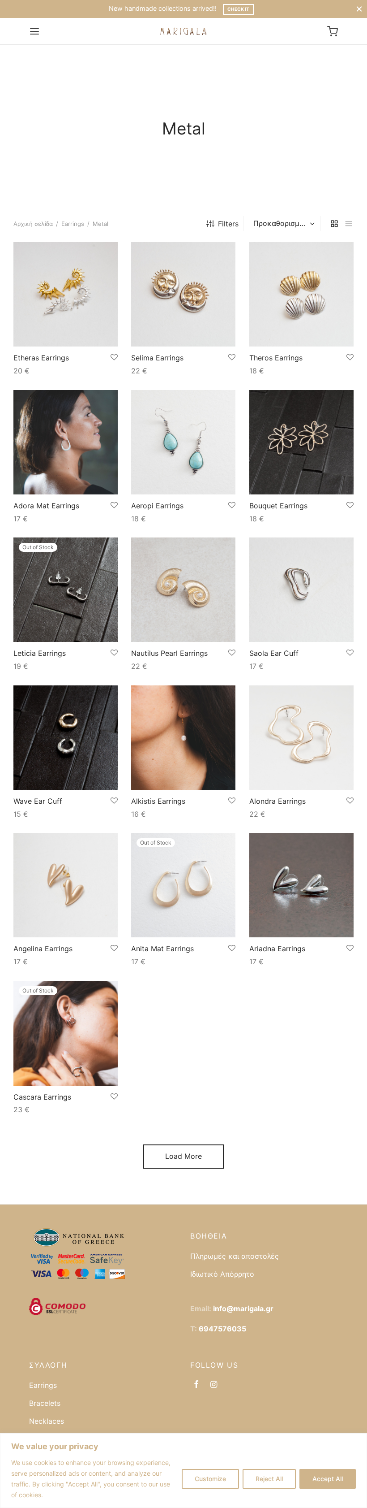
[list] (349, 224)
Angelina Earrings (43, 949)
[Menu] (34, 31)
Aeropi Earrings (157, 505)
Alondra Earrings (277, 801)
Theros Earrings (276, 357)
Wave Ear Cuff (37, 801)
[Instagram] (214, 1385)
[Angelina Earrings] (65, 885)
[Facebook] (196, 1385)
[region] (183, 1470)
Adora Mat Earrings (46, 505)
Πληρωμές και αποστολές (234, 1256)
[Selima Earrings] (183, 294)
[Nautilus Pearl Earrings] (183, 589)
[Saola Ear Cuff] (301, 589)
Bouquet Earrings (278, 505)
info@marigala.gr (243, 1308)
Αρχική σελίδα (33, 223)
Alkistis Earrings (158, 801)
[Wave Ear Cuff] (65, 737)
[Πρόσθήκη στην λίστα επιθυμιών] (114, 357)
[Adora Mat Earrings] (65, 442)
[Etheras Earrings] (65, 294)
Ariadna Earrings (277, 949)
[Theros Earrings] (301, 294)
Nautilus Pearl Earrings (169, 653)
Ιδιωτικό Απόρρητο (222, 1274)
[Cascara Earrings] (65, 1033)
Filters (228, 223)
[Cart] (332, 31)
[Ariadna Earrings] (301, 885)
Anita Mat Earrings (162, 949)
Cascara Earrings (42, 1096)
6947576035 (222, 1328)
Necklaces (46, 1421)
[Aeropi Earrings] (183, 442)
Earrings (72, 223)
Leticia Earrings (39, 653)
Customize (210, 1478)
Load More (183, 1156)
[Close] (359, 8)
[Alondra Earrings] (301, 737)
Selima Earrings (157, 357)
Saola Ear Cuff (274, 653)
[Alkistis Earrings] (183, 737)
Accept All (327, 1478)
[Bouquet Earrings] (301, 442)
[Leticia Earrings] (65, 589)
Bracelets (44, 1403)
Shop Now (251, 9)
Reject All (269, 1478)
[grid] (334, 224)
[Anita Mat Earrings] (183, 885)
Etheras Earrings (41, 357)
